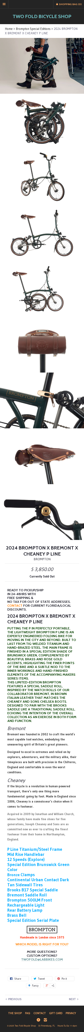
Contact (14, 606)
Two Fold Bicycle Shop (42, 16)
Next (72, 999)
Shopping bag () (70, 4)
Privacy (71, 1013)
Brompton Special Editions (33, 29)
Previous (14, 999)
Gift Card (55, 1013)
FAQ (27, 1013)
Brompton (42, 559)
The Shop (15, 1013)
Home (9, 29)
